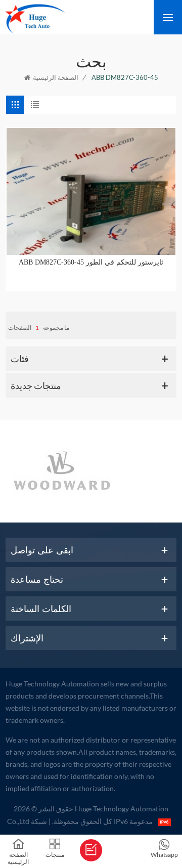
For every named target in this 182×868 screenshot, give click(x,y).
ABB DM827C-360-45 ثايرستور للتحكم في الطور (91, 262)
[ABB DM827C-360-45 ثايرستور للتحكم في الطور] (91, 191)
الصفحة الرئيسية (55, 77)
